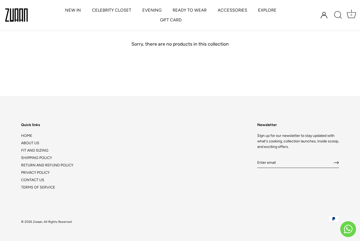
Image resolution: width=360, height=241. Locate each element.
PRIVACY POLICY (35, 172)
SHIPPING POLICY (36, 158)
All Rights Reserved (58, 222)
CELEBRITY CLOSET (111, 10)
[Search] (338, 15)
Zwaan (37, 222)
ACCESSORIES (232, 10)
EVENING (152, 10)
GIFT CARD (171, 19)
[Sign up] (336, 162)
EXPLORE (267, 10)
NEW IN (73, 10)
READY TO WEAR (190, 10)
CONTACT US (32, 180)
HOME (26, 135)
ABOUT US (30, 143)
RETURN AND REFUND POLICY (47, 165)
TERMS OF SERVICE (38, 187)
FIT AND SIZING (34, 150)
